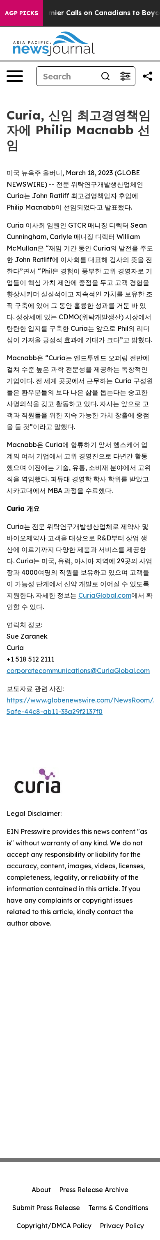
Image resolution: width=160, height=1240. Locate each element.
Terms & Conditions (118, 1208)
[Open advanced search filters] (125, 76)
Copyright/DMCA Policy (53, 1226)
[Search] (105, 76)
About (41, 1190)
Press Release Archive (93, 1190)
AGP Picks (21, 13)
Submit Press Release (46, 1208)
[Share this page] (147, 76)
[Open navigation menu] (15, 76)
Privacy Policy (122, 1226)
